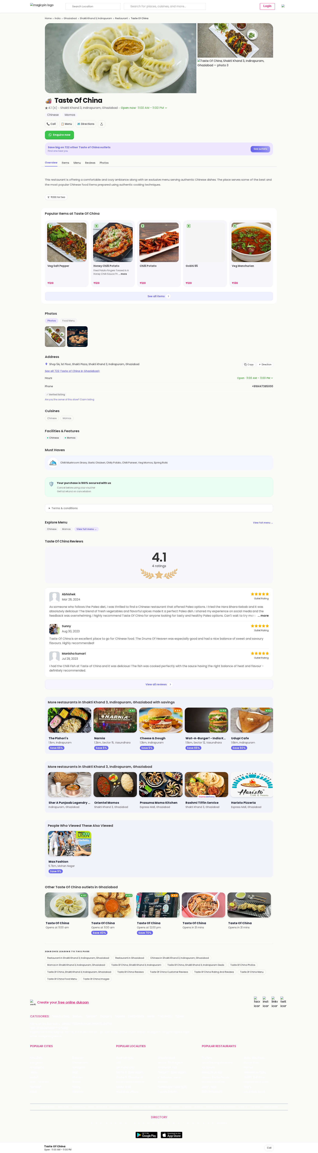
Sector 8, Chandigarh (129, 1072)
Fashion (91, 1016)
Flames (248, 1067)
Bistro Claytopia (254, 1058)
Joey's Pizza (209, 1087)
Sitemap (163, 1107)
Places (176, 1107)
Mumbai (77, 1077)
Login (267, 6)
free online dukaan (73, 1002)
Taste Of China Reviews (130, 971)
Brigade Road (166, 1058)
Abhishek (68, 594)
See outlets (260, 148)
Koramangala (124, 1058)
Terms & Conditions (144, 1107)
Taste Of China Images (96, 978)
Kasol (33, 1092)
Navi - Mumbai (39, 1082)
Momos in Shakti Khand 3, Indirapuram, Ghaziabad (76, 964)
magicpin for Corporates (221, 1107)
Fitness (120, 1016)
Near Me (102, 1107)
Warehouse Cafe (255, 1072)
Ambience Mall (167, 1067)
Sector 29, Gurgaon (170, 1062)
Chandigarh (79, 1062)
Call (269, 1147)
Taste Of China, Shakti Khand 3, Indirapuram (136, 964)
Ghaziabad (70, 18)
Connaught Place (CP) (172, 1087)
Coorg (76, 1087)
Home (48, 18)
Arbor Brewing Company (217, 1062)
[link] (67, 253)
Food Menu (68, 320)
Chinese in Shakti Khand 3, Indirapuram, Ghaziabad (179, 957)
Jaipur (34, 1072)
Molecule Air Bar (212, 1072)
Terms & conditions (65, 508)
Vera (241, 1107)
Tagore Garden (168, 1092)
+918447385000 (262, 386)
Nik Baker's (208, 1067)
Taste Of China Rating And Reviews (214, 971)
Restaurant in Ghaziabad (129, 957)
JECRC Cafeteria (254, 1077)
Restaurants (61, 1016)
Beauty (78, 1016)
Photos (51, 320)
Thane (76, 1082)
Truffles (207, 1058)
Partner (187, 1107)
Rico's (247, 1087)
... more (123, 273)
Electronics (136, 1016)
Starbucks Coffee (213, 1082)
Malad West (123, 1087)
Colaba (162, 1082)
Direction (266, 364)
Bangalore (36, 1062)
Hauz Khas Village (127, 1092)
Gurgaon (78, 1058)
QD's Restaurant (212, 1092)
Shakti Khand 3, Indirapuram (96, 18)
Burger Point (251, 1062)
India (58, 18)
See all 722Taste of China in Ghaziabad (72, 371)
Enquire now (61, 135)
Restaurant (121, 18)
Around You (78, 1107)
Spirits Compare (119, 1107)
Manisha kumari (74, 653)
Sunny (66, 626)
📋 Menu (66, 124)
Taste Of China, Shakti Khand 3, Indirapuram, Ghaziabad (79, 971)
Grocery (106, 1016)
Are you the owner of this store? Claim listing (69, 399)
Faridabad (78, 1067)
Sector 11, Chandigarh (129, 1077)
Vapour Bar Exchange (215, 1077)
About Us (63, 1107)
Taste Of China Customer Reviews (169, 971)
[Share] (101, 124)
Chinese (51, 418)
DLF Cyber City (125, 1067)
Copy (251, 364)
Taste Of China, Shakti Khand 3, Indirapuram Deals (195, 964)
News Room (48, 1107)
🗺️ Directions (85, 124)
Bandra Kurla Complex (130, 1082)
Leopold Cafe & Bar (256, 1082)
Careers (255, 1107)
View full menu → (263, 522)
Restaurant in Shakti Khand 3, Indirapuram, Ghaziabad (78, 957)
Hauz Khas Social (254, 1092)
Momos (67, 418)
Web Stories (270, 1107)
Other (180, 1016)
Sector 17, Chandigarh (172, 1072)
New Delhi (36, 1058)
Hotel (151, 1016)
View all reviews (156, 684)
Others (222, 1123)
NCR (74, 1072)
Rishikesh (36, 1087)
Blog (91, 1107)
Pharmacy (165, 1016)
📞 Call (51, 124)
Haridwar (77, 1092)
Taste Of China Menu (252, 971)
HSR (118, 1062)
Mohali (34, 1077)
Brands (198, 1107)
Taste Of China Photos (242, 964)
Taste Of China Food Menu (62, 978)
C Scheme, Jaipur (169, 1077)
